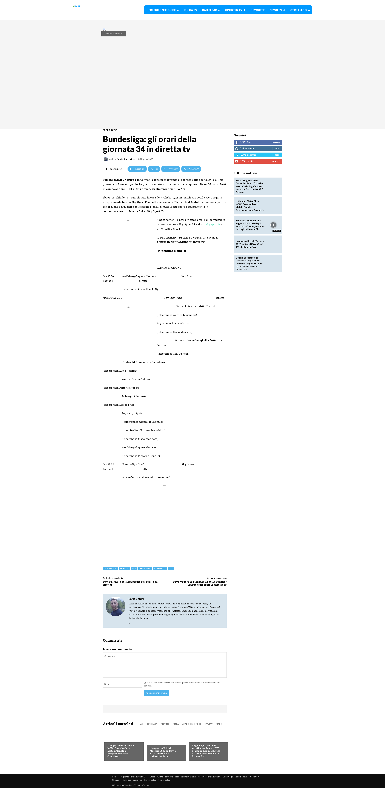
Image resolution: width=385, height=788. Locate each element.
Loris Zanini (124, 159)
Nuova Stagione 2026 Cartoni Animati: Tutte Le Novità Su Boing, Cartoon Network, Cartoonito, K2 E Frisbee (249, 186)
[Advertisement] (128, 243)
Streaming (159, 568)
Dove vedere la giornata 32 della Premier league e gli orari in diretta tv (200, 583)
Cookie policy (164, 780)
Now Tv (111, 739)
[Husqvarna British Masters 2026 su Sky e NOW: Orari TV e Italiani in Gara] (164, 744)
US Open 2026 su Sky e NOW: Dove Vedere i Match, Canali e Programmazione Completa (120, 751)
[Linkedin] (129, 622)
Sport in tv (117, 33)
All (141, 724)
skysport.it (213, 224)
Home (108, 33)
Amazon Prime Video (191, 724)
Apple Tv (209, 724)
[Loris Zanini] (106, 159)
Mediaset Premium (251, 777)
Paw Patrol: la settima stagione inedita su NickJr (130, 583)
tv (170, 568)
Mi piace (276, 142)
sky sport (145, 568)
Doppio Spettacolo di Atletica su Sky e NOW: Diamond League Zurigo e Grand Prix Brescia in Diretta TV (206, 751)
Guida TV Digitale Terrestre (161, 777)
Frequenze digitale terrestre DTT (134, 777)
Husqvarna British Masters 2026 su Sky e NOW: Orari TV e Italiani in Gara (163, 752)
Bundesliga (110, 568)
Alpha (176, 724)
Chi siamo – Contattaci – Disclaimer (127, 780)
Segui (277, 148)
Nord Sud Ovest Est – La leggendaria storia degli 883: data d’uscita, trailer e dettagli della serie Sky (250, 225)
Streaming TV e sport (232, 777)
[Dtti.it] (91, 10)
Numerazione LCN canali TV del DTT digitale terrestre (198, 777)
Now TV (124, 568)
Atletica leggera (201, 739)
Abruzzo (165, 724)
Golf (152, 742)
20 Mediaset (152, 724)
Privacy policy (150, 780)
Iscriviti (276, 161)
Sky (134, 568)
